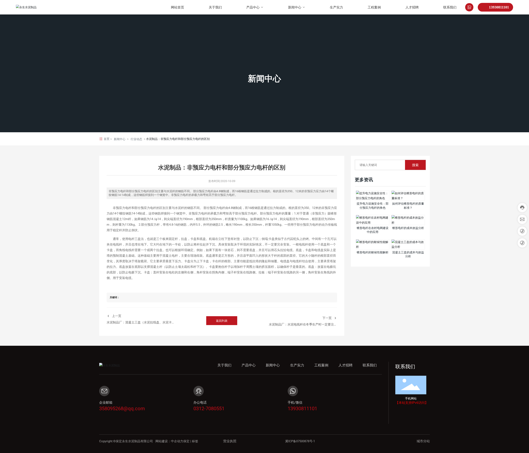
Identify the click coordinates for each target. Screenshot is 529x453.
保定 (186, 441)
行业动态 (136, 139)
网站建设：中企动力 (169, 441)
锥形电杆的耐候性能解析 (372, 252)
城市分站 (423, 441)
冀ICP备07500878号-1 (300, 441)
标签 (195, 441)
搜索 (415, 165)
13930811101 (499, 7)
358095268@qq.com (122, 408)
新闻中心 (264, 78)
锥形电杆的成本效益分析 (408, 228)
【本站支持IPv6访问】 (411, 403)
